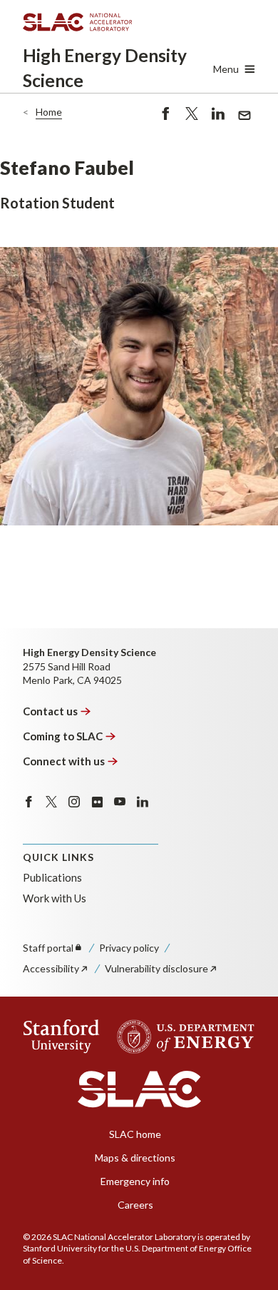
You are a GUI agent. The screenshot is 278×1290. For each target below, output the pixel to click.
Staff (48, 948)
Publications (52, 877)
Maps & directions (135, 1158)
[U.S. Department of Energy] (181, 1036)
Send (241, 123)
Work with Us (54, 898)
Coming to (63, 736)
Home (49, 112)
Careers (135, 1205)
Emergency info (135, 1181)
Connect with (64, 761)
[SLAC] (139, 1089)
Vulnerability (156, 968)
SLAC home (135, 1134)
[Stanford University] (62, 1036)
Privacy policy (129, 948)
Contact (50, 711)
